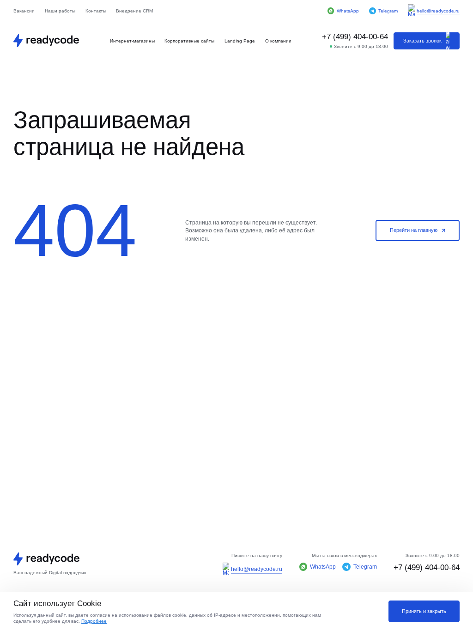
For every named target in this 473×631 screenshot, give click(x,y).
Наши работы (60, 10)
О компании (278, 40)
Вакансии (24, 10)
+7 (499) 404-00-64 (355, 36)
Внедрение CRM (134, 10)
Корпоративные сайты (189, 40)
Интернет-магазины (132, 40)
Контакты (95, 10)
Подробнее (94, 621)
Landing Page (239, 40)
